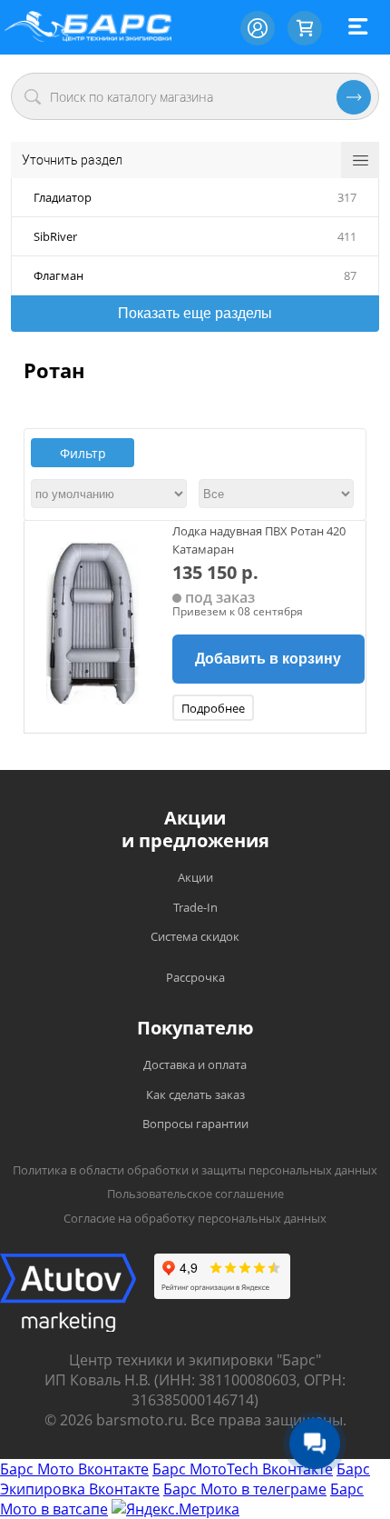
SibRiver (55, 236)
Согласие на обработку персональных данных (195, 1218)
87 (350, 275)
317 (346, 197)
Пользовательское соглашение (195, 1193)
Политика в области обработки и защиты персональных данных (195, 1170)
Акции (195, 877)
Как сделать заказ (195, 1094)
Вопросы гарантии (195, 1123)
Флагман (58, 275)
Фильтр (83, 453)
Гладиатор (63, 197)
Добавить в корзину (268, 658)
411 (346, 236)
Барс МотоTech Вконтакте (242, 1469)
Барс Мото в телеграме (245, 1489)
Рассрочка (195, 977)
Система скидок (195, 936)
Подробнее (213, 708)
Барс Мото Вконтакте (74, 1469)
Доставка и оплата (195, 1064)
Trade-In (195, 907)
